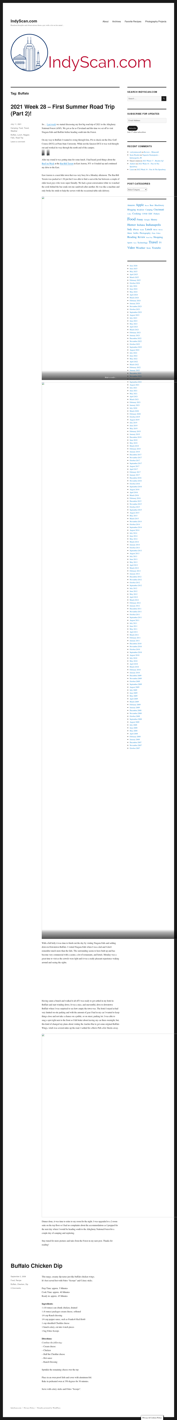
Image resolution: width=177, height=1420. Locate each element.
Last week (51, 124)
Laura (132, 169)
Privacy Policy (29, 1408)
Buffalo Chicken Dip (36, 1265)
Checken (20, 1284)
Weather (14, 131)
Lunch (19, 134)
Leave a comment (18, 141)
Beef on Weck (48, 163)
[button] (43, 154)
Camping (14, 128)
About (105, 21)
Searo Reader (135, 155)
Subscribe (132, 128)
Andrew (133, 163)
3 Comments (16, 1288)
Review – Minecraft (151, 152)
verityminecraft (135, 152)
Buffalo (13, 134)
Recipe (18, 1280)
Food (21, 128)
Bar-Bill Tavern (66, 163)
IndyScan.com (24, 21)
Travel (26, 128)
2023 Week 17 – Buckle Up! (153, 160)
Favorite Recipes (133, 21)
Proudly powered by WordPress (48, 1408)
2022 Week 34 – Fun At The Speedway (151, 169)
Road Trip (19, 137)
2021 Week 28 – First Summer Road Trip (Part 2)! (63, 109)
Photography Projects (155, 21)
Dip (26, 1284)
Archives (116, 21)
